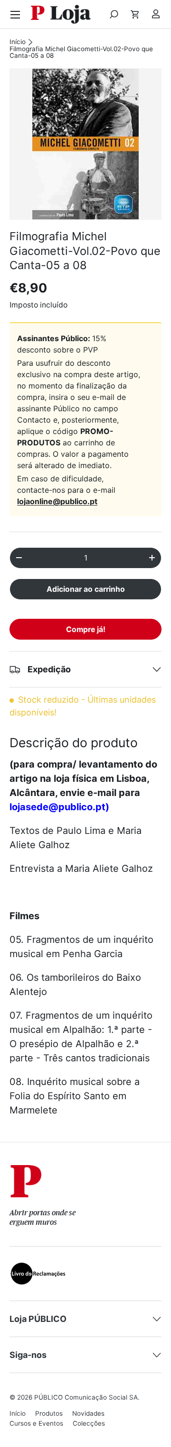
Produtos (49, 1413)
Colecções (89, 1423)
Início (18, 42)
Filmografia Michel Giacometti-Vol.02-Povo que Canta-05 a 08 (81, 52)
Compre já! (85, 629)
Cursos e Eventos (36, 1423)
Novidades (88, 1413)
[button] (134, 14)
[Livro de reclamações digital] (38, 1268)
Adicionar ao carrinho (86, 589)
